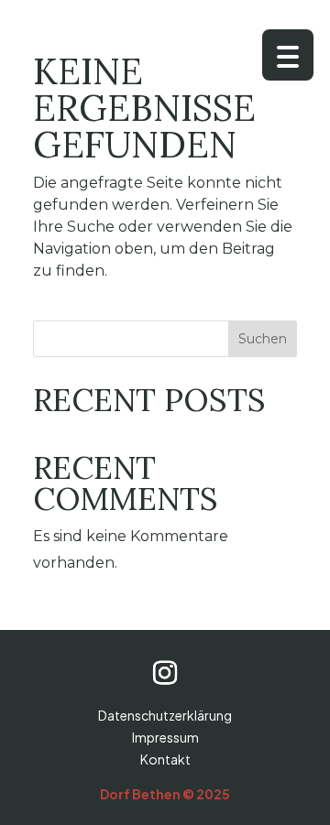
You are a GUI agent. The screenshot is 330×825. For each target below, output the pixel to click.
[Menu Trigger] (288, 55)
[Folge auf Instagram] (165, 673)
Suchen (262, 339)
